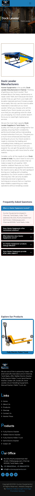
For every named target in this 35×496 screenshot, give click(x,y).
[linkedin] (16, 474)
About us (6, 404)
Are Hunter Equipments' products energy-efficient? (15, 244)
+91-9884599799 (23, 466)
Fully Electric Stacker (11, 432)
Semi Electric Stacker (18, 352)
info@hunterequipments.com (14, 469)
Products (6, 407)
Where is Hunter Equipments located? (16, 208)
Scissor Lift (7, 444)
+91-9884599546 (9, 466)
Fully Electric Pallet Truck (13, 438)
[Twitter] (11, 474)
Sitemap (6, 410)
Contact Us (7, 413)
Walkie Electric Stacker (11, 435)
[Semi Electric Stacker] (17, 335)
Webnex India (11, 489)
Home (4, 21)
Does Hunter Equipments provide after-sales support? (14, 252)
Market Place (8, 416)
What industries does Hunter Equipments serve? (13, 237)
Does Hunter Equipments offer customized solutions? (14, 229)
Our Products (13, 21)
